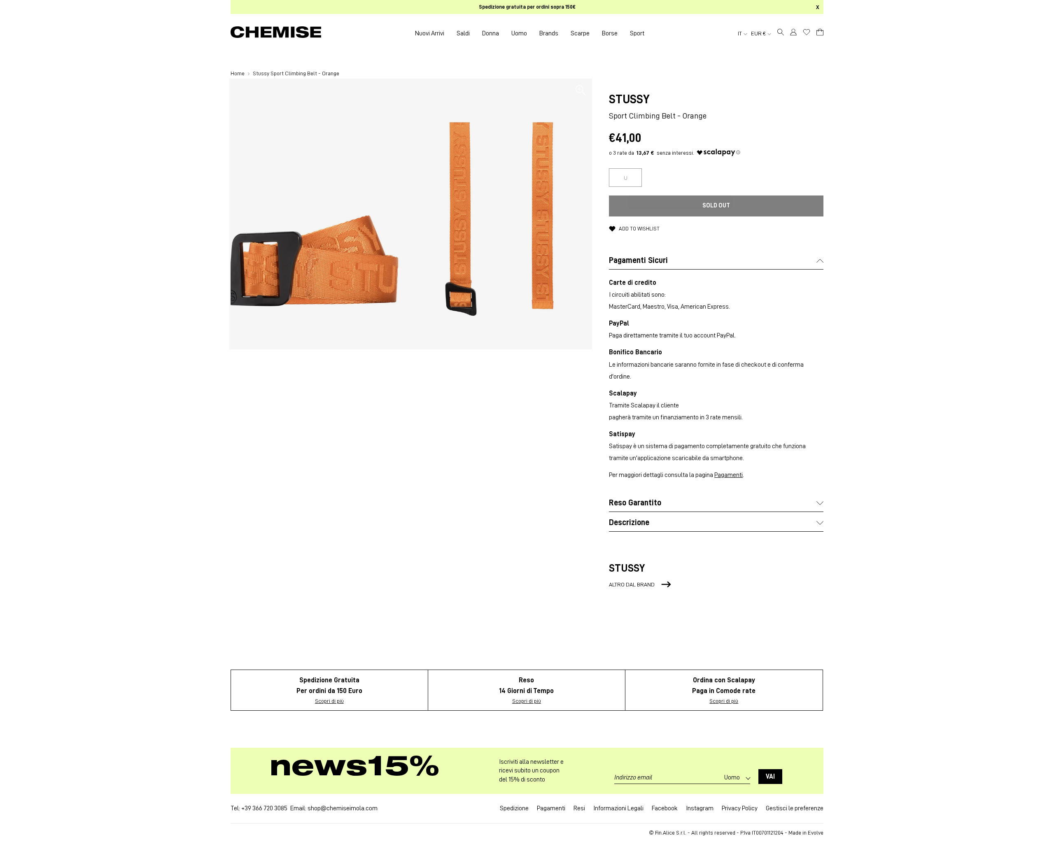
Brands (548, 33)
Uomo (519, 33)
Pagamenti (728, 475)
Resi (579, 808)
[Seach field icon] (780, 33)
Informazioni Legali (618, 808)
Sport (637, 33)
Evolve (815, 832)
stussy (629, 99)
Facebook (665, 808)
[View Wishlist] (806, 32)
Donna (490, 33)
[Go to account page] (793, 33)
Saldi (463, 33)
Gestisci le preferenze (794, 808)
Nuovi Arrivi (429, 33)
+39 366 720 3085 (264, 808)
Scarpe (580, 33)
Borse (610, 33)
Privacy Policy (740, 808)
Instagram (700, 808)
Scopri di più (329, 701)
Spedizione (514, 808)
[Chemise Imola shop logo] (276, 33)
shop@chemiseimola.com (343, 808)
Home (238, 73)
